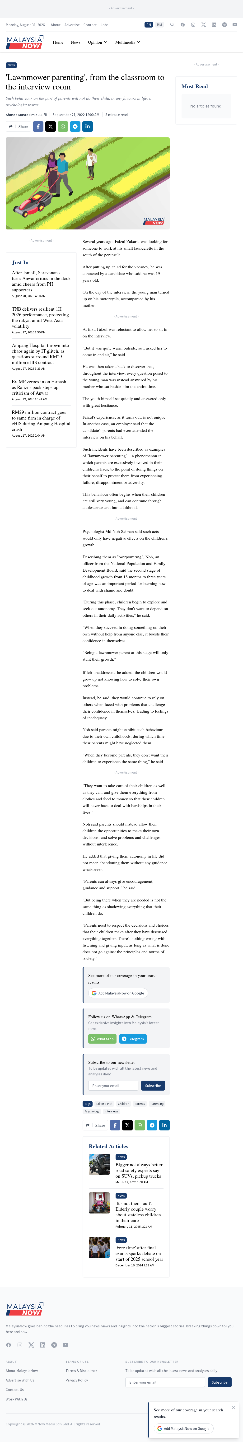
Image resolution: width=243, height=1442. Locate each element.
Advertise (72, 24)
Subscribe (153, 1085)
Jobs (104, 24)
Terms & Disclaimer (81, 1370)
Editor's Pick (104, 1104)
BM (159, 24)
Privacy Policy (76, 1380)
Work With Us (17, 1399)
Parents (140, 1104)
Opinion (95, 42)
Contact (90, 24)
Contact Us (15, 1389)
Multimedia (125, 42)
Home (58, 42)
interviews (111, 1111)
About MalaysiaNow (22, 1370)
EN (148, 24)
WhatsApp (105, 1038)
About (56, 24)
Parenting (157, 1104)
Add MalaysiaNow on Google (121, 993)
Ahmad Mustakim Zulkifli (26, 114)
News (75, 42)
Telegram (136, 1038)
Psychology (91, 1111)
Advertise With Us (20, 1380)
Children (123, 1104)
